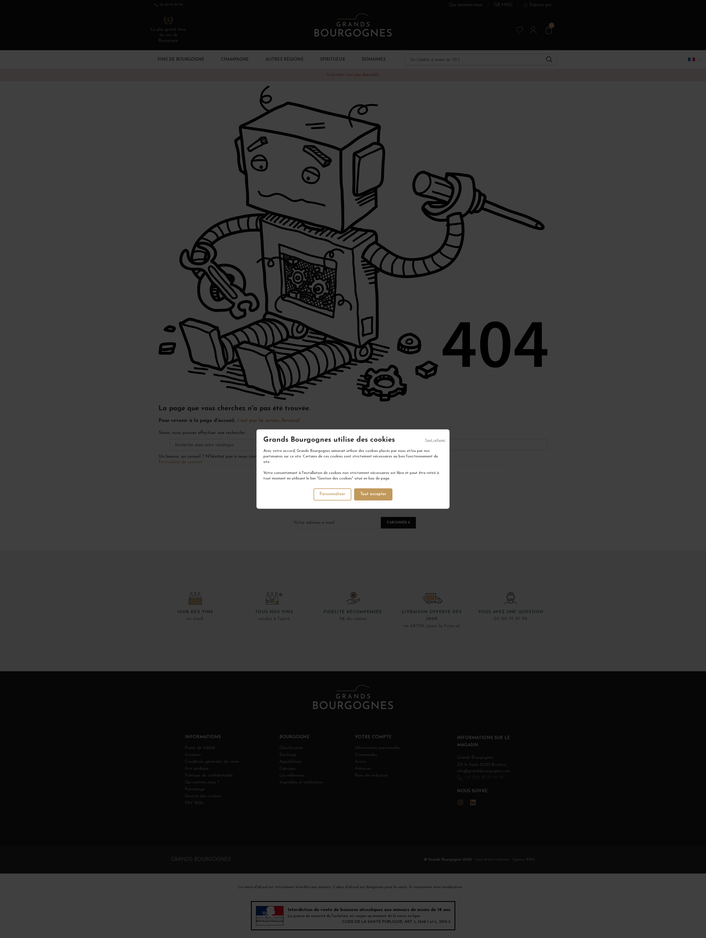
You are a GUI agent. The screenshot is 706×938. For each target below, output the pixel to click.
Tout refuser (435, 440)
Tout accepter (373, 494)
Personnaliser (332, 494)
